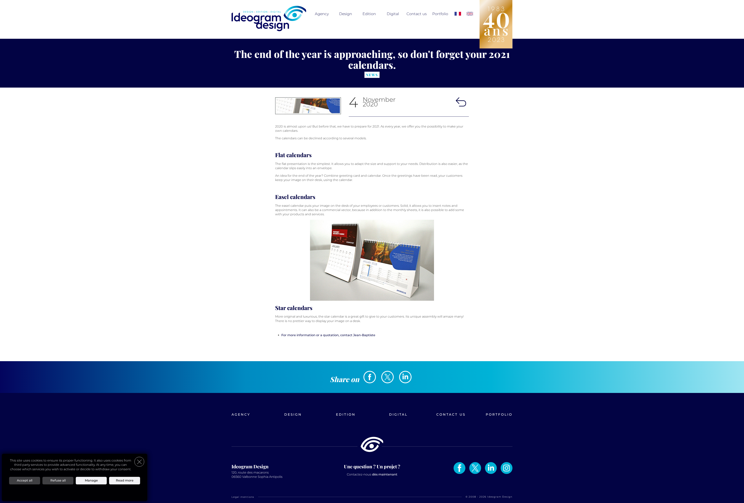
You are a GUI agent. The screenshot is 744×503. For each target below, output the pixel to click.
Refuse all (58, 480)
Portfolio (440, 14)
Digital (393, 14)
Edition (369, 14)
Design (345, 14)
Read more (124, 480)
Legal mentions (243, 496)
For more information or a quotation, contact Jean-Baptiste (328, 335)
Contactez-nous (372, 474)
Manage (91, 480)
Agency (322, 14)
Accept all (24, 480)
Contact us (416, 14)
